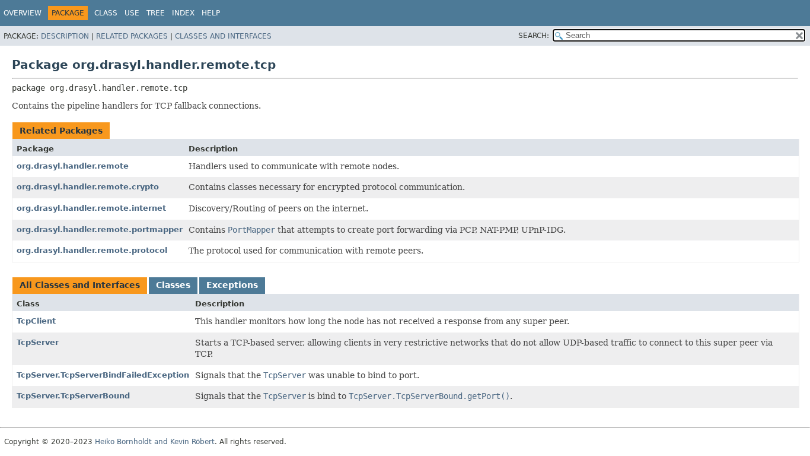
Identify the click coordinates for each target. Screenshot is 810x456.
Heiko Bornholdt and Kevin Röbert (155, 442)
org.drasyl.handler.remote (73, 166)
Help (211, 13)
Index (183, 13)
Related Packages (132, 36)
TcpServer (38, 342)
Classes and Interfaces (223, 36)
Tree (155, 13)
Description (65, 36)
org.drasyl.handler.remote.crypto (88, 186)
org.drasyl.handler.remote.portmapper (100, 229)
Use (132, 13)
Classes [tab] (173, 285)
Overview (23, 13)
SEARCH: (533, 35)
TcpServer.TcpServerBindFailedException (103, 374)
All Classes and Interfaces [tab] (80, 285)
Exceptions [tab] (232, 285)
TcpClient (36, 320)
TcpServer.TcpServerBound (73, 395)
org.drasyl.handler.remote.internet (91, 208)
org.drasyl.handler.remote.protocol (92, 250)
